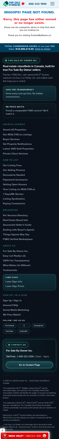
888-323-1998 (38, 3)
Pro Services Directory (15, 215)
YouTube (9, 331)
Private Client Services (15, 153)
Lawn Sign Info (13, 281)
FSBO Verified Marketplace (18, 239)
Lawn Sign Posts (14, 286)
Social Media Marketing (16, 310)
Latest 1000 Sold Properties (18, 148)
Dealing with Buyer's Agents (18, 229)
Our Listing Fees (12, 165)
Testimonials (10, 270)
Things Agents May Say (16, 234)
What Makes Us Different (16, 265)
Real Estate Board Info (15, 220)
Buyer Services (11, 139)
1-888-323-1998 (25, 356)
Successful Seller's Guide (17, 224)
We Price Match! (12, 314)
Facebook (9, 325)
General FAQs (10, 305)
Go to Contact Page (29, 365)
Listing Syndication (14, 198)
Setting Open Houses (15, 184)
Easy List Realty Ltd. (14, 255)
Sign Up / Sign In (12, 300)
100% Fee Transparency (16, 260)
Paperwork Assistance (15, 179)
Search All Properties (14, 129)
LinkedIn (23, 331)
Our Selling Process (14, 170)
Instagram (38, 325)
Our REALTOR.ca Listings (17, 134)
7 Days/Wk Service (13, 194)
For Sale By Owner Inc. (15, 251)
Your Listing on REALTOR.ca (19, 189)
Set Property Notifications (17, 144)
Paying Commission (14, 203)
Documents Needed (14, 175)
